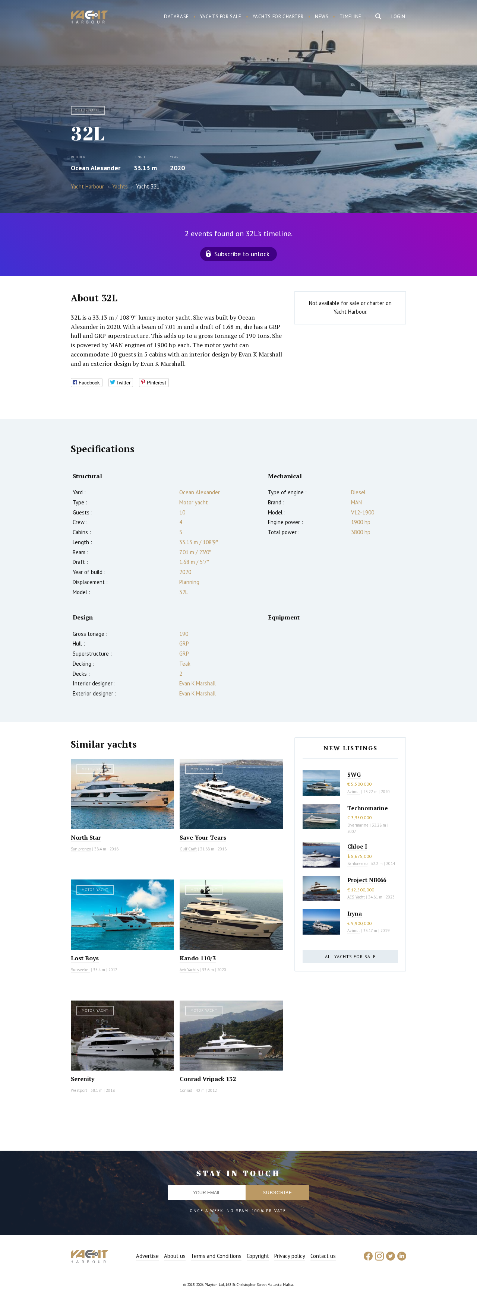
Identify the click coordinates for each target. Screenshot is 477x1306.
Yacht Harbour (89, 17)
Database (176, 16)
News (321, 16)
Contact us (323, 1255)
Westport (79, 1090)
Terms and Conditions (216, 1255)
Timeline (350, 16)
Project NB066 (366, 880)
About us (175, 1255)
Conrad (186, 1090)
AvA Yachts (189, 969)
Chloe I (357, 846)
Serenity (82, 1079)
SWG (354, 774)
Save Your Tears (203, 837)
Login (398, 16)
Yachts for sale (220, 16)
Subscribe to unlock (241, 254)
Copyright (258, 1255)
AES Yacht (356, 897)
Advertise (147, 1255)
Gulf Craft (188, 849)
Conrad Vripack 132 (208, 1079)
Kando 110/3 (198, 958)
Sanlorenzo (81, 849)
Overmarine (358, 825)
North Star (86, 837)
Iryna (354, 913)
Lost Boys (85, 958)
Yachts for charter (278, 16)
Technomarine (367, 808)
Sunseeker (80, 969)
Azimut (353, 791)
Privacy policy (289, 1255)
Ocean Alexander (95, 168)
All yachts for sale (350, 956)
